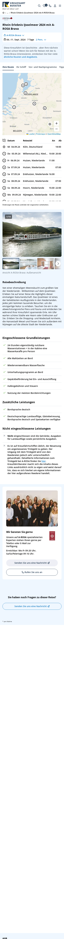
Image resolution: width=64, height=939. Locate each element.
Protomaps (40, 134)
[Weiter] (58, 263)
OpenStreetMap (54, 134)
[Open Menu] (60, 6)
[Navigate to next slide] (56, 234)
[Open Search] (39, 6)
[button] (50, 124)
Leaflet (31, 134)
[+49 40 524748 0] (50, 6)
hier (43, 461)
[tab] (8, 67)
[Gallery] (32, 234)
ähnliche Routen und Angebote (20, 56)
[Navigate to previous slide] (8, 234)
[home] (3, 13)
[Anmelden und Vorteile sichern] (55, 6)
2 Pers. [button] (39, 39)
